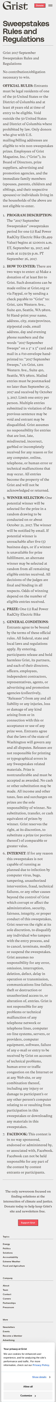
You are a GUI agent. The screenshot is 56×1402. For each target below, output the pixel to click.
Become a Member (12, 1335)
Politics (7, 1248)
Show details (39, 1377)
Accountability (10, 1257)
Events (6, 1331)
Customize (26, 1395)
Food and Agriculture (14, 1265)
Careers (7, 1298)
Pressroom (8, 1307)
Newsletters (9, 1327)
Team (5, 1290)
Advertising (8, 1340)
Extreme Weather (11, 1261)
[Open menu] (50, 5)
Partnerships (9, 1303)
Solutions (8, 1252)
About (6, 1285)
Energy (6, 1244)
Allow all (28, 1386)
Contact (7, 1294)
